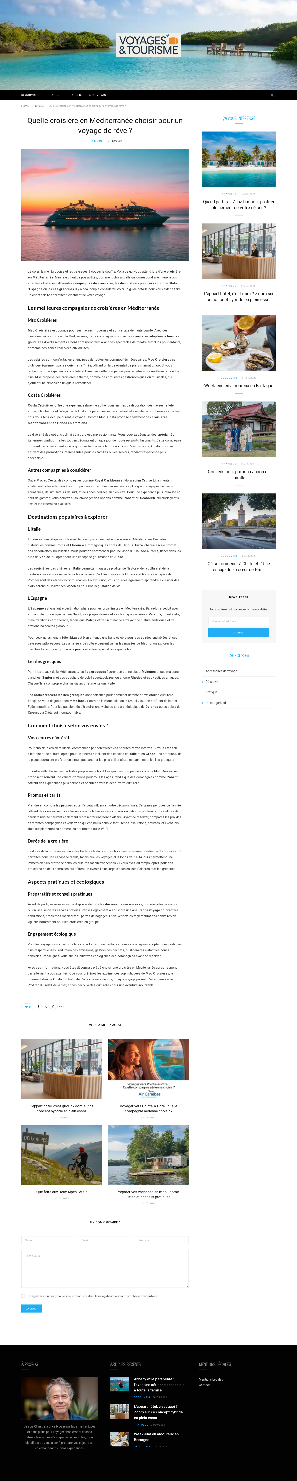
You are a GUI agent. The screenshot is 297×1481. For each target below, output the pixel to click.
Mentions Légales (211, 1379)
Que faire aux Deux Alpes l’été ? (61, 1192)
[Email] (60, 1006)
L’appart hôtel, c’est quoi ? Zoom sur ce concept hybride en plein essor (158, 1412)
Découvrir (29, 95)
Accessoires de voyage (90, 95)
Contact (204, 1385)
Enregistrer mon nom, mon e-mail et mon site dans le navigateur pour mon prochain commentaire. (92, 1296)
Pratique (55, 95)
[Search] (272, 95)
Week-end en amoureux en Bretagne (238, 385)
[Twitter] (45, 1006)
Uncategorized (216, 703)
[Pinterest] (53, 1006)
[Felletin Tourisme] (148, 45)
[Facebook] (38, 1006)
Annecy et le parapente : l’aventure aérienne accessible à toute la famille (159, 1385)
